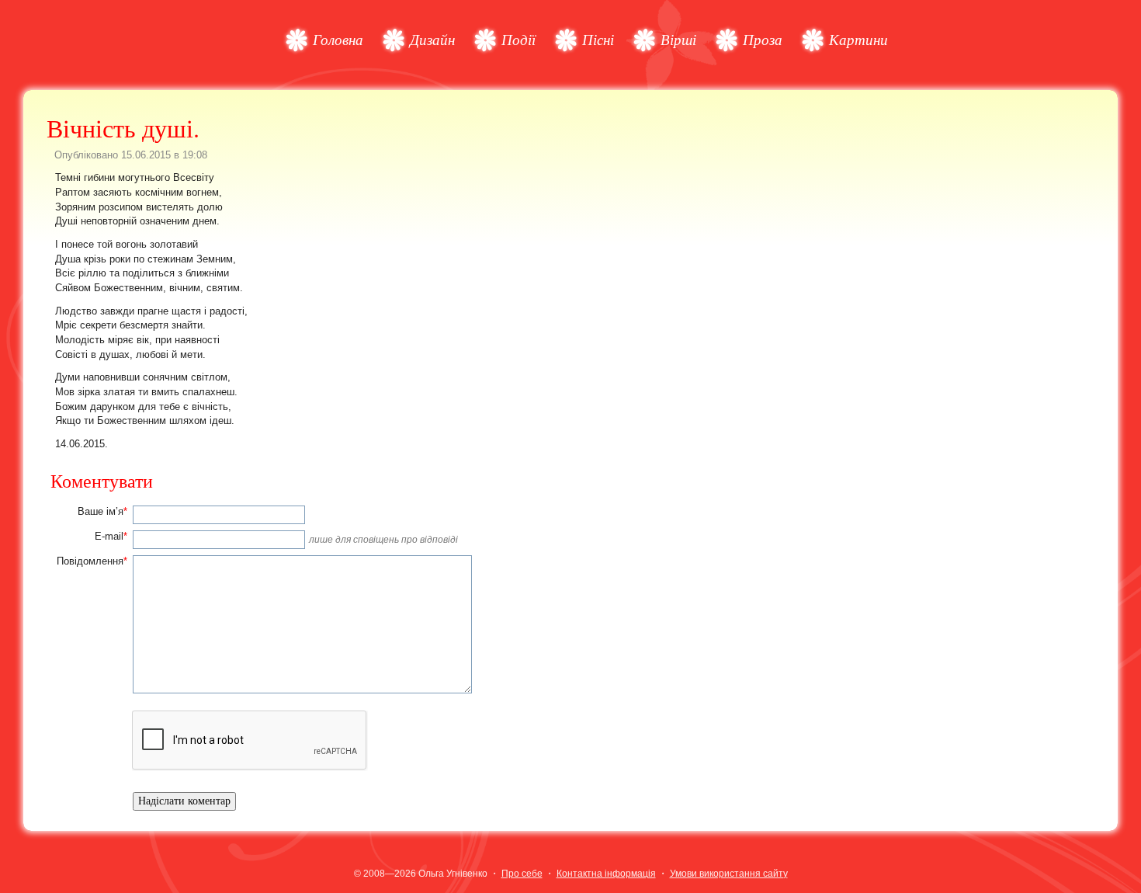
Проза (762, 39)
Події (518, 39)
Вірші (678, 39)
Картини (858, 39)
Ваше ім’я (102, 511)
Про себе (522, 873)
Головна (338, 39)
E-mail (111, 536)
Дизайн (432, 39)
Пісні (598, 39)
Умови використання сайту (729, 873)
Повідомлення (92, 561)
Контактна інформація (606, 873)
